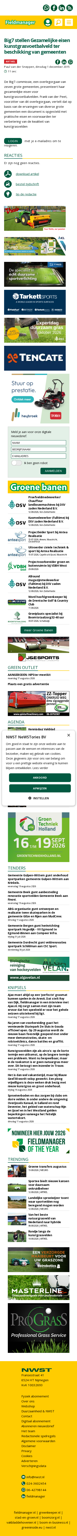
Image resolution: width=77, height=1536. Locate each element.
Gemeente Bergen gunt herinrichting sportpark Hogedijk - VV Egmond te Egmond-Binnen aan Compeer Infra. (34, 929)
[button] (38, 798)
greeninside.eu (32, 1527)
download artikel (27, 174)
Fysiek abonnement (35, 1396)
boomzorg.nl (51, 1517)
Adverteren (29, 1461)
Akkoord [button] (40, 777)
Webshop (28, 1406)
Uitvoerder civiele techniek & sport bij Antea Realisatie (48, 549)
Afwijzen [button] (40, 788)
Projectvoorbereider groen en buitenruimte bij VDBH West (48, 563)
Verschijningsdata (33, 1466)
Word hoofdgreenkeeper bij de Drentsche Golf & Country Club (48, 600)
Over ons (27, 1401)
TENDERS (17, 868)
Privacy (26, 1451)
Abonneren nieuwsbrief (37, 1426)
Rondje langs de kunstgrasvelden (40, 1233)
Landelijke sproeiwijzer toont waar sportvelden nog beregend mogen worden (48, 1201)
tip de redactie (26, 194)
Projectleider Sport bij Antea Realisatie (48, 534)
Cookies (26, 1456)
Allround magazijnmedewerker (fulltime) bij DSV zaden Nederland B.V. (44, 581)
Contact (26, 1416)
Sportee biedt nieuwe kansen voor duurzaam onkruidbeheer (48, 1184)
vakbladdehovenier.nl (21, 1522)
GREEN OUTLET (23, 667)
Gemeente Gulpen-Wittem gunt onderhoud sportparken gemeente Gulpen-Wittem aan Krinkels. (38, 879)
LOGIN (13, 141)
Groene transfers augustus (47, 1166)
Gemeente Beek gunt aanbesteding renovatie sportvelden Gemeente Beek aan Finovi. (38, 895)
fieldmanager (35, 1496)
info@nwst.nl (35, 1477)
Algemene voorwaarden (38, 1441)
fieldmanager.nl (25, 1512)
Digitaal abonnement (36, 1421)
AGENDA (16, 722)
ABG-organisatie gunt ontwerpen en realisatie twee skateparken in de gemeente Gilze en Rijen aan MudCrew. (35, 912)
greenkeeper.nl (49, 1512)
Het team (28, 1431)
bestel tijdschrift (27, 184)
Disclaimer (28, 1446)
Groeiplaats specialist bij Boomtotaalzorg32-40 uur (46, 615)
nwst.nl (51, 1527)
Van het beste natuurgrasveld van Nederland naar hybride (44, 1218)
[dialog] (38, 768)
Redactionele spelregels (38, 1436)
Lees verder (40, 768)
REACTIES (13, 155)
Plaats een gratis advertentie (28, 684)
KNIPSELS (17, 987)
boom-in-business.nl (54, 1522)
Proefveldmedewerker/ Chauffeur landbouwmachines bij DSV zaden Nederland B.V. (46, 502)
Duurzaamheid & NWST (37, 1411)
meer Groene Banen (38, 630)
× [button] (68, 735)
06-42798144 (36, 1490)
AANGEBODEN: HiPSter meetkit (29, 675)
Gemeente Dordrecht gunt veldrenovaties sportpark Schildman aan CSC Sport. (37, 944)
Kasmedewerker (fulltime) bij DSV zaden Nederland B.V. (48, 519)
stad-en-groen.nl (26, 1517)
